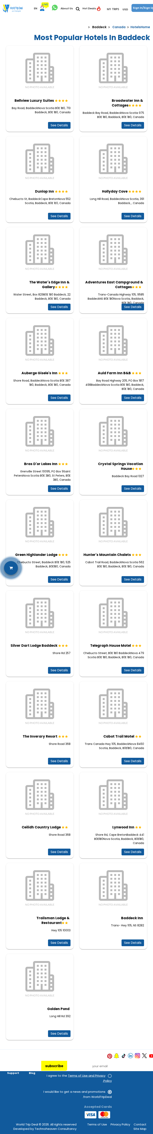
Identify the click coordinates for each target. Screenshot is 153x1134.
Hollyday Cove (115, 191)
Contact (140, 1124)
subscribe (54, 1066)
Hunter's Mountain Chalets (107, 554)
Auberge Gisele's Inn (39, 373)
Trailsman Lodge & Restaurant (53, 920)
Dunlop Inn (44, 191)
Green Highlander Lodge (36, 554)
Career (30, 1062)
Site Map (139, 1129)
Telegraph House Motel (110, 645)
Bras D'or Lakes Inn (40, 463)
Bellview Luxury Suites (34, 100)
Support (13, 1073)
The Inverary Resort (40, 736)
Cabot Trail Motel (118, 736)
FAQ (16, 1067)
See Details (59, 125)
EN (35, 8)
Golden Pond (58, 1008)
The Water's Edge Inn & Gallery (49, 284)
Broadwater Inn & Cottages (127, 103)
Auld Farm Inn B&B (114, 373)
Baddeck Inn (132, 918)
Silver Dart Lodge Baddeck (34, 645)
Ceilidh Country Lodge (41, 827)
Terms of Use (97, 1124)
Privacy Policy (120, 1124)
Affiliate (29, 1067)
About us (12, 1062)
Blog (32, 1073)
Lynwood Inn (123, 827)
